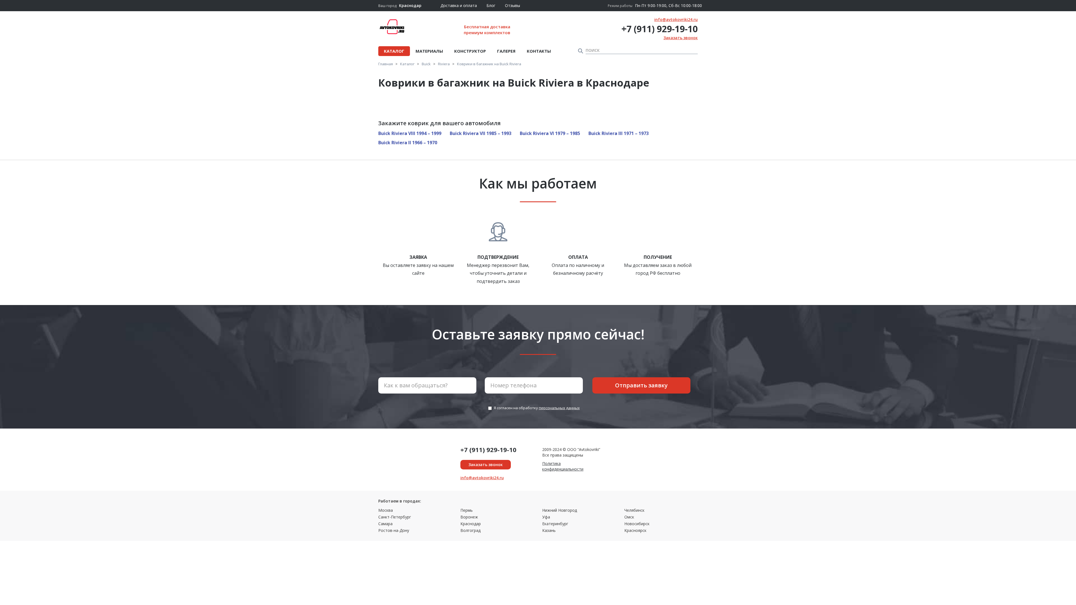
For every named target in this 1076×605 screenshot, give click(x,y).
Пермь (466, 510)
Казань (549, 530)
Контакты (539, 51)
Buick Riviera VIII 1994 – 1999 (409, 133)
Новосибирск (637, 523)
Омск (629, 517)
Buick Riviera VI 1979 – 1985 (550, 133)
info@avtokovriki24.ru (676, 19)
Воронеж (469, 517)
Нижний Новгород (559, 510)
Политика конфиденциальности (562, 466)
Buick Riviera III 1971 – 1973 (618, 133)
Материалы (429, 51)
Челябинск (634, 510)
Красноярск (635, 530)
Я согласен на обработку (537, 407)
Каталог (394, 51)
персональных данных (559, 407)
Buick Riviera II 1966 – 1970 (407, 142)
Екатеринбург (555, 523)
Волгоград (470, 530)
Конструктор (470, 51)
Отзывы (512, 5)
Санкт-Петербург (394, 517)
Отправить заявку (641, 385)
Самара (385, 523)
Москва (385, 510)
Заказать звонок (681, 37)
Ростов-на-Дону (393, 530)
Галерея (506, 51)
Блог (490, 5)
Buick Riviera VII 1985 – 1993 (480, 133)
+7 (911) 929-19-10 (660, 29)
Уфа (546, 517)
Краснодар (470, 523)
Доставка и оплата (458, 5)
